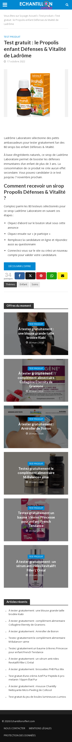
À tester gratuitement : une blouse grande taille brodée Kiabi (36, 333)
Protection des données (20, 735)
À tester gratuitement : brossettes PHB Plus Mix (36, 669)
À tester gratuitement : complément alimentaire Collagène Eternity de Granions (36, 379)
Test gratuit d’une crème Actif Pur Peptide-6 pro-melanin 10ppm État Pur (37, 677)
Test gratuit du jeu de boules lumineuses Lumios (37, 696)
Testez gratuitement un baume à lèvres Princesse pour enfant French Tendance (36, 519)
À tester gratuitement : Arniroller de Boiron (36, 426)
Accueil (33, 15)
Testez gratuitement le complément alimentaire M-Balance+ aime (36, 472)
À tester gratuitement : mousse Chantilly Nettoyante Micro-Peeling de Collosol (32, 688)
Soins (35, 284)
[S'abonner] (62, 275)
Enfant (23, 284)
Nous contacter (14, 728)
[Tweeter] (30, 275)
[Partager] (20, 275)
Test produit (46, 15)
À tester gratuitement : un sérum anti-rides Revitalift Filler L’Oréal (36, 566)
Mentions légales (40, 728)
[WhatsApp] (52, 275)
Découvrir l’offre (19, 266)
